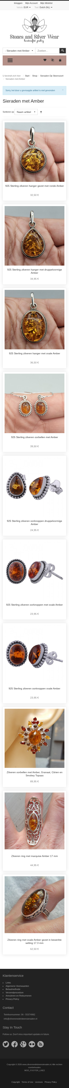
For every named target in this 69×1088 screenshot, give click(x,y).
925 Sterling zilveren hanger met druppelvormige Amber (34, 271)
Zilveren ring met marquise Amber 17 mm (34, 856)
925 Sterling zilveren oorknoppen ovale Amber (34, 688)
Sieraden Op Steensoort (51, 76)
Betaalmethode (13, 989)
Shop (34, 76)
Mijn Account (31, 3)
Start (27, 76)
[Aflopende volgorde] (41, 112)
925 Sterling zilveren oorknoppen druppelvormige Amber (34, 523)
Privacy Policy (12, 999)
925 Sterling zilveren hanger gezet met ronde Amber (34, 185)
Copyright (16, 1082)
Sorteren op (8, 112)
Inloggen (18, 3)
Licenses (39, 1082)
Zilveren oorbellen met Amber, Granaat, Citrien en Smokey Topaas (34, 774)
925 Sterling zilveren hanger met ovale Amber (34, 353)
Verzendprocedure (15, 992)
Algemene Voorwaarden (17, 986)
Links (8, 983)
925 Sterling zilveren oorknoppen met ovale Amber (34, 604)
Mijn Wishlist (46, 3)
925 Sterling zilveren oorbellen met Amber (34, 437)
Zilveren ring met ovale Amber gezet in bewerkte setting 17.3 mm (34, 941)
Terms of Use (27, 1082)
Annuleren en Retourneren (18, 996)
